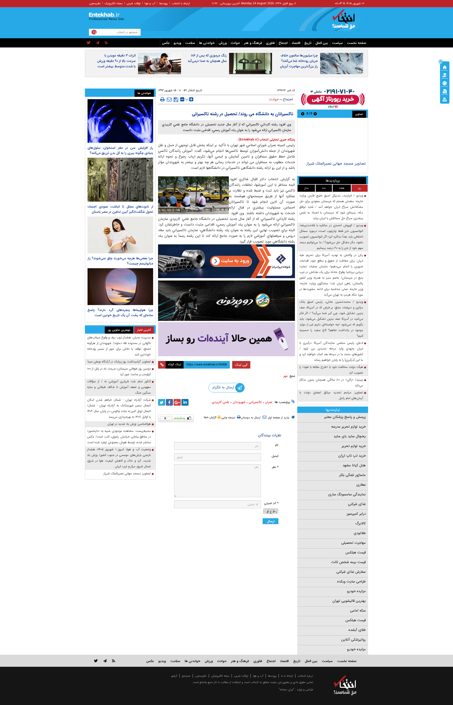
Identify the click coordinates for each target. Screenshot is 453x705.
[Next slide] (302, 113)
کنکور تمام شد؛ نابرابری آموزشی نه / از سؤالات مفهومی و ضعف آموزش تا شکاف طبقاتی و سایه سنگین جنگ (119, 387)
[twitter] (88, 43)
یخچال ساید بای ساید (350, 436)
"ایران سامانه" (286, 689)
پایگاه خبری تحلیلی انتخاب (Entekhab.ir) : (266, 139)
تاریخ (307, 43)
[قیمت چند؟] (444, 74)
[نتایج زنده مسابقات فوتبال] (444, 98)
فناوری (270, 43)
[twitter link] (96, 661)
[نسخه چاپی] (162, 99)
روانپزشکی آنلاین (353, 639)
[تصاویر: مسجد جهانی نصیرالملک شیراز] (332, 140)
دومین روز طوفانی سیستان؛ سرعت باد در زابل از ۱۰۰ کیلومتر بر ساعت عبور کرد (119, 371)
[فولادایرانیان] (226, 261)
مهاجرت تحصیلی (353, 543)
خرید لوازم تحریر (354, 446)
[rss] (106, 43)
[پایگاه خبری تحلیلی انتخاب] (347, 21)
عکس (166, 43)
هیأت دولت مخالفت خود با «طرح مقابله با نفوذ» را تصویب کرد (331, 370)
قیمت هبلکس (355, 552)
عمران (269, 402)
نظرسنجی (95, 3)
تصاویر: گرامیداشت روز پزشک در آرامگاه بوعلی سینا (119, 361)
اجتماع (283, 43)
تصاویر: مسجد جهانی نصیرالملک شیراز (336, 163)
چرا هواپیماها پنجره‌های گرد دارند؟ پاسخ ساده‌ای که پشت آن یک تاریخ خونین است (120, 312)
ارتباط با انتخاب (181, 3)
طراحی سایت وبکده (351, 581)
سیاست (337, 43)
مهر (285, 375)
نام (276, 444)
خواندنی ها (207, 43)
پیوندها (163, 3)
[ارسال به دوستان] (169, 99)
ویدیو (177, 43)
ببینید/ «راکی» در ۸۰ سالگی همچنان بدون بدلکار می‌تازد (331, 382)
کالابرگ (360, 523)
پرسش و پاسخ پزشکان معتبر (345, 417)
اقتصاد (296, 43)
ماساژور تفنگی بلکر (352, 475)
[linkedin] (185, 402)
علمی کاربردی (220, 402)
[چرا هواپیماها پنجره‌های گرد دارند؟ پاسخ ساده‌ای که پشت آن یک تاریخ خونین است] (120, 286)
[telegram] (97, 43)
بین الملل (321, 43)
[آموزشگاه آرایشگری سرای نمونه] (226, 339)
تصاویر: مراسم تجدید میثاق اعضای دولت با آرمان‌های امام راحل (331, 395)
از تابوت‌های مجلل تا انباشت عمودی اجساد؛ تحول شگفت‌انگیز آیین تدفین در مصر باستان (120, 209)
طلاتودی (360, 533)
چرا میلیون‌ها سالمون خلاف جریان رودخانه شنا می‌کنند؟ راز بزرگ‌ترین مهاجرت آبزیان (299, 61)
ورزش (223, 43)
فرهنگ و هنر (253, 43)
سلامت (190, 43)
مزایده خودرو (356, 591)
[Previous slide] (315, 113)
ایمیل (275, 456)
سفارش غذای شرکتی (351, 572)
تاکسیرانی (255, 402)
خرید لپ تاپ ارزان (352, 456)
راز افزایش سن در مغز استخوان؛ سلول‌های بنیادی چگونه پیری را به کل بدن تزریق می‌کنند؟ (120, 150)
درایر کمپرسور (356, 514)
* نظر (275, 467)
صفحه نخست (356, 43)
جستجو (186, 676)
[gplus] (177, 402)
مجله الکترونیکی (220, 676)
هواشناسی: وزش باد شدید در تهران (129, 423)
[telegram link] (105, 661)
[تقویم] (444, 90)
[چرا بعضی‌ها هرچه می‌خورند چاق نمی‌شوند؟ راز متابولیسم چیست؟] (120, 235)
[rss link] (113, 661)
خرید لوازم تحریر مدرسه (348, 426)
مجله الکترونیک (113, 3)
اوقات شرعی (133, 3)
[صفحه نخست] (444, 66)
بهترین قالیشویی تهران (349, 601)
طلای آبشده (357, 630)
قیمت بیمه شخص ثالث (348, 562)
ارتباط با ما (287, 676)
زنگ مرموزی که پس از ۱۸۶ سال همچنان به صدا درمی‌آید (207, 58)
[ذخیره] (176, 99)
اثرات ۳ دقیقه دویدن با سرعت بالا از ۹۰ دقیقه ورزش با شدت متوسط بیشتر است (116, 61)
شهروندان (239, 402)
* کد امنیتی (271, 503)
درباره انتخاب (305, 676)
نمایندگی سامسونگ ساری (347, 494)
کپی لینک (241, 364)
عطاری (361, 485)
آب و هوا (150, 3)
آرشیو (174, 676)
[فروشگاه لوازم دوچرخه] (226, 300)
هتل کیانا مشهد (354, 465)
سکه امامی (358, 610)
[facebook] (169, 402)
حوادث (235, 43)
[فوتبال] (444, 82)
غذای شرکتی (357, 504)
